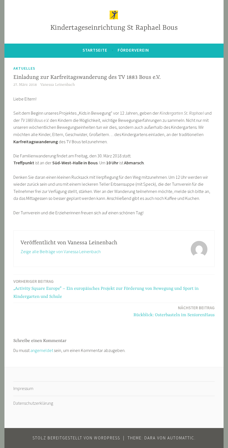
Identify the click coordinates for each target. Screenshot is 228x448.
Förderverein (133, 50)
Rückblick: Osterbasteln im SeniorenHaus (174, 311)
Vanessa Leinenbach (57, 84)
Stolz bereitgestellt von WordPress (76, 438)
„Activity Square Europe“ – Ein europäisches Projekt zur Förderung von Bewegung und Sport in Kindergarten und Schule (106, 289)
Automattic (180, 438)
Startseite (95, 50)
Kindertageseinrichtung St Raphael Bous (114, 28)
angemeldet (41, 350)
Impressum (23, 388)
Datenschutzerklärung (33, 403)
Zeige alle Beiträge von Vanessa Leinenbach (61, 251)
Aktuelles (24, 68)
